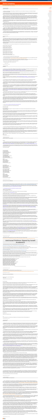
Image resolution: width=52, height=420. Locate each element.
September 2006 (49, 13)
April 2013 (50, 57)
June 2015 (50, 72)
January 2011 (49, 42)
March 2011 (50, 43)
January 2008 (49, 22)
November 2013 (49, 61)
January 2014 (49, 62)
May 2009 (50, 31)
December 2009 (49, 35)
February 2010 (49, 36)
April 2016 (50, 76)
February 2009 (49, 29)
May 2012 (50, 51)
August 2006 (50, 12)
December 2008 (49, 28)
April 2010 (50, 37)
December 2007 (49, 21)
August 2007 (50, 19)
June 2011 (50, 45)
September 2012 (49, 53)
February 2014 (49, 63)
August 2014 (50, 66)
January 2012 (49, 49)
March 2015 (50, 70)
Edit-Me (50, 8)
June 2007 (50, 18)
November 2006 (49, 14)
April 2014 (50, 64)
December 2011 (49, 48)
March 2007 (50, 16)
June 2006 (50, 11)
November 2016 (49, 79)
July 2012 (50, 52)
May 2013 (50, 58)
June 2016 (50, 77)
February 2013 (49, 56)
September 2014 (49, 67)
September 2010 (49, 40)
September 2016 (49, 78)
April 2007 (50, 17)
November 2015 (49, 73)
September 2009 (49, 33)
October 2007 (49, 20)
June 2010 (50, 38)
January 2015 (49, 69)
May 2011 (50, 44)
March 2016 (50, 75)
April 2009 (50, 30)
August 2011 (50, 46)
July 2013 (50, 59)
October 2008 (49, 27)
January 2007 (49, 15)
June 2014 (50, 65)
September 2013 (49, 60)
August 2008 (50, 26)
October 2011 (49, 47)
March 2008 (50, 23)
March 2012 (50, 50)
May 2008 (50, 24)
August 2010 (50, 39)
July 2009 (50, 32)
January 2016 (49, 74)
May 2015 (50, 71)
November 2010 (49, 41)
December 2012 (49, 55)
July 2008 (50, 25)
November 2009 (49, 34)
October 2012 (49, 54)
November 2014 (49, 68)
